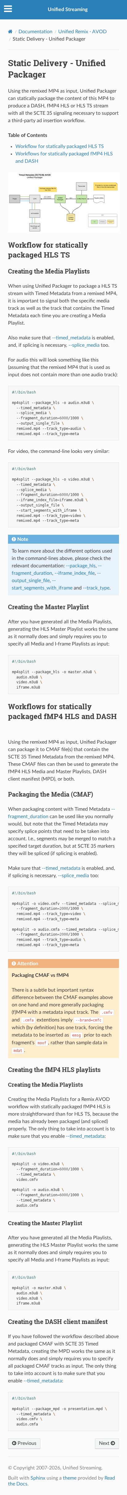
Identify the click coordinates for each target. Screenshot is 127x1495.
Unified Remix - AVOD (82, 31)
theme (69, 1478)
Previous (26, 1443)
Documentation (35, 31)
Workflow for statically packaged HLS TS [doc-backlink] (48, 250)
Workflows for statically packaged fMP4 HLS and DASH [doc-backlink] (62, 711)
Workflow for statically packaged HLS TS (59, 146)
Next (105, 1443)
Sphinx (38, 1478)
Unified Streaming (68, 9)
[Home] (10, 31)
